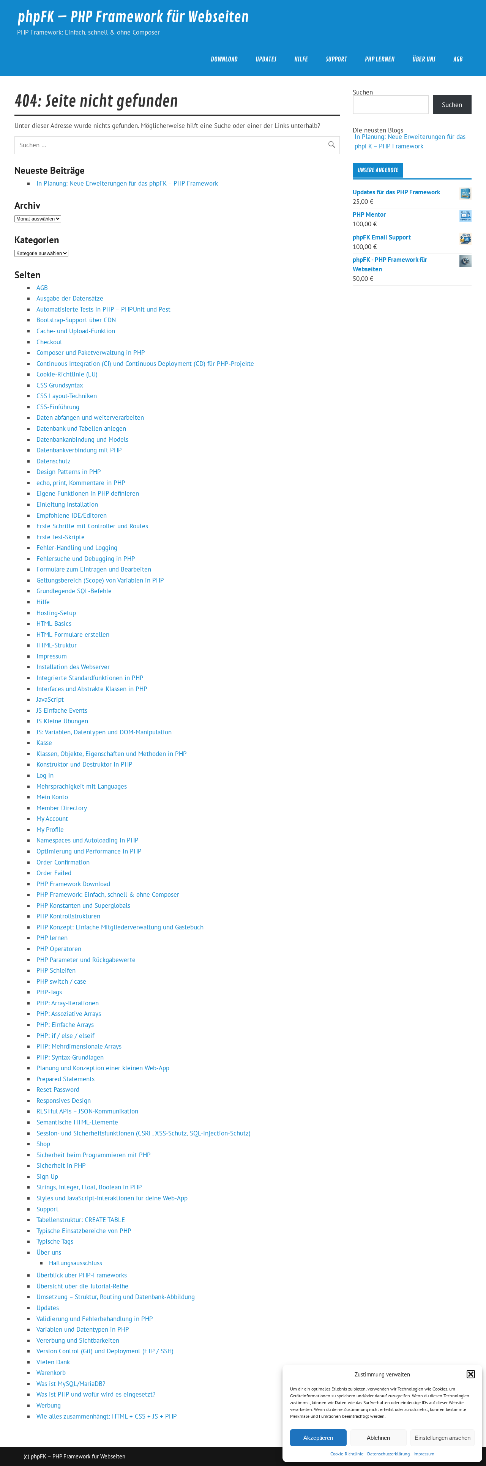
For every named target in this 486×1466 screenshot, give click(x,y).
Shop (43, 1144)
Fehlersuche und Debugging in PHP (85, 558)
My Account (52, 818)
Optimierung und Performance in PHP (89, 851)
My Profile (50, 829)
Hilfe (301, 59)
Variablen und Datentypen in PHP (82, 1329)
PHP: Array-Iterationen (67, 1003)
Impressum (423, 1454)
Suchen (363, 92)
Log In (45, 775)
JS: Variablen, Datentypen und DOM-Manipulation (104, 732)
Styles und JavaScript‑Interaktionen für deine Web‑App (112, 1198)
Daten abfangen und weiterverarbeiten (90, 417)
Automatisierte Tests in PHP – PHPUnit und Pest (103, 309)
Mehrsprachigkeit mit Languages (81, 786)
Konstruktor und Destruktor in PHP (84, 764)
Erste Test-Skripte (60, 537)
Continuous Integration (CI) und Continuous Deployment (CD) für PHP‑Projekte (145, 363)
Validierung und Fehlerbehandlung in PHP (94, 1319)
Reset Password (57, 1089)
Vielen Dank (53, 1362)
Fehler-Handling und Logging (76, 547)
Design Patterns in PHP (68, 472)
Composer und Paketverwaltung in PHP (90, 352)
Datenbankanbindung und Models (82, 439)
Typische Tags (54, 1241)
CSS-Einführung (57, 407)
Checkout (49, 342)
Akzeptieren (318, 1438)
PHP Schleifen (56, 970)
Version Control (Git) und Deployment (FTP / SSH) (105, 1351)
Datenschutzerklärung (388, 1454)
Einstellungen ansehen (442, 1438)
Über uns (424, 59)
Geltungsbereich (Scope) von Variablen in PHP (100, 580)
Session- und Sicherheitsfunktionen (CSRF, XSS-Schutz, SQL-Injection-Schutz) (143, 1133)
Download (224, 59)
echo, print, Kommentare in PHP (80, 483)
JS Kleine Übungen (62, 721)
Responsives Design (63, 1100)
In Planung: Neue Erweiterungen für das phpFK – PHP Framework (127, 183)
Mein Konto (52, 797)
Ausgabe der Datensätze (69, 298)
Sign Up (47, 1176)
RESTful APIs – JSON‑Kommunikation (87, 1111)
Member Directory (61, 808)
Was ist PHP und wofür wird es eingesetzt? (95, 1394)
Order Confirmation (63, 862)
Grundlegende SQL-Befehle (74, 591)
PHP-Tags (49, 992)
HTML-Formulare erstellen (72, 634)
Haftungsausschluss (75, 1263)
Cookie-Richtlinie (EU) (67, 374)
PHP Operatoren (58, 949)
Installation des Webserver (73, 667)
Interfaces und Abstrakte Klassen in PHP (91, 689)
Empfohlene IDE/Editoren (71, 515)
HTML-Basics (53, 623)
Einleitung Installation (67, 504)
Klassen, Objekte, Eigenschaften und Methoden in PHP (111, 754)
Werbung (48, 1405)
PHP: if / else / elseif (65, 1035)
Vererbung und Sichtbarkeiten (77, 1340)
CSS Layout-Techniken (66, 396)
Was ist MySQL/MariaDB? (70, 1383)
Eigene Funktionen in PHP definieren (87, 493)
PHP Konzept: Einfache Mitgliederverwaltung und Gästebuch (120, 927)
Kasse (44, 743)
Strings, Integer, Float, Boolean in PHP (89, 1187)
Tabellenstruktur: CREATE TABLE (80, 1220)
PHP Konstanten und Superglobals (83, 905)
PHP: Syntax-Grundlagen (70, 1057)
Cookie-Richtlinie (346, 1454)
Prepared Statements (65, 1079)
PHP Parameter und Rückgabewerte (86, 960)
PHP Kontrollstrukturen (68, 916)
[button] (471, 1374)
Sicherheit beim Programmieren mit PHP (93, 1155)
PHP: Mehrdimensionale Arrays (79, 1046)
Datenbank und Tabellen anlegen (81, 428)
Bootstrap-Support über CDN (76, 320)
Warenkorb (51, 1372)
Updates (266, 59)
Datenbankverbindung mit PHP (79, 450)
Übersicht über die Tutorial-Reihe (82, 1286)
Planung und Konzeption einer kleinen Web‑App (102, 1068)
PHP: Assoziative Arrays (68, 1013)
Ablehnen (378, 1438)
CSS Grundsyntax (59, 385)
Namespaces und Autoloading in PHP (87, 840)
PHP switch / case (61, 981)
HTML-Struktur (56, 645)
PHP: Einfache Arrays (65, 1024)
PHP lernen (379, 59)
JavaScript (50, 699)
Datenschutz (53, 461)
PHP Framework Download (73, 884)
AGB (457, 59)
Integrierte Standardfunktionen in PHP (90, 678)
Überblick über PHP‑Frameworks (81, 1275)
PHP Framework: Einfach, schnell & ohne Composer (107, 894)
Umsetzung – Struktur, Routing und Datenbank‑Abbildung (115, 1297)
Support (336, 59)
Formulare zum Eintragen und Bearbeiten (93, 569)
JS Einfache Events (61, 710)
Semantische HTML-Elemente (77, 1122)
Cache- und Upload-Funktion (75, 331)
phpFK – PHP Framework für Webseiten (133, 17)
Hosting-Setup (56, 613)
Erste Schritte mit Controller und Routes (92, 526)
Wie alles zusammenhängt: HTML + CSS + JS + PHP (106, 1416)
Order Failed (53, 873)
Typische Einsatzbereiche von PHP (83, 1231)
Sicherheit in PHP (61, 1165)
